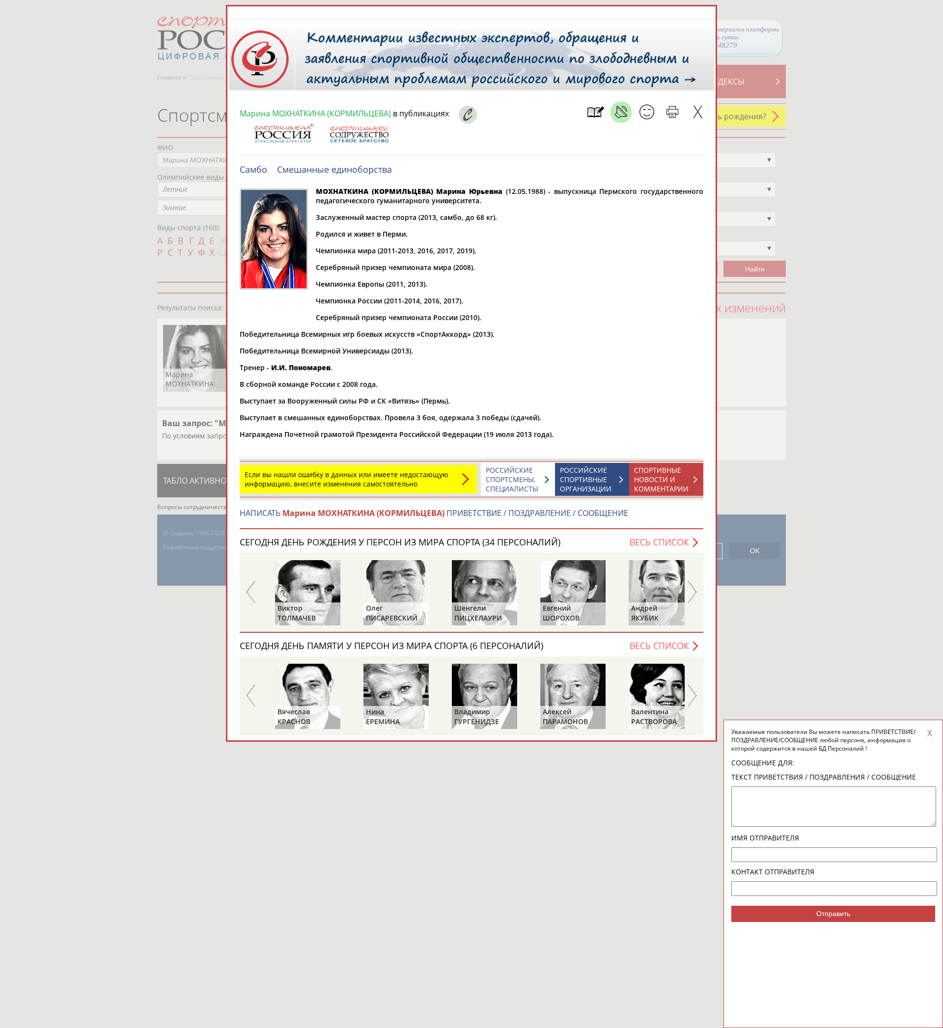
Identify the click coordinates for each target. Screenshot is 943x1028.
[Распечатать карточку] (672, 112)
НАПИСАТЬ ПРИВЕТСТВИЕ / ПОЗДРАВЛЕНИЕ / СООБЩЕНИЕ (434, 513)
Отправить (833, 914)
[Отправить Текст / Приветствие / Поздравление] (646, 112)
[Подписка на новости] (595, 112)
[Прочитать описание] (621, 112)
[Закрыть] (697, 112)
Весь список (659, 542)
